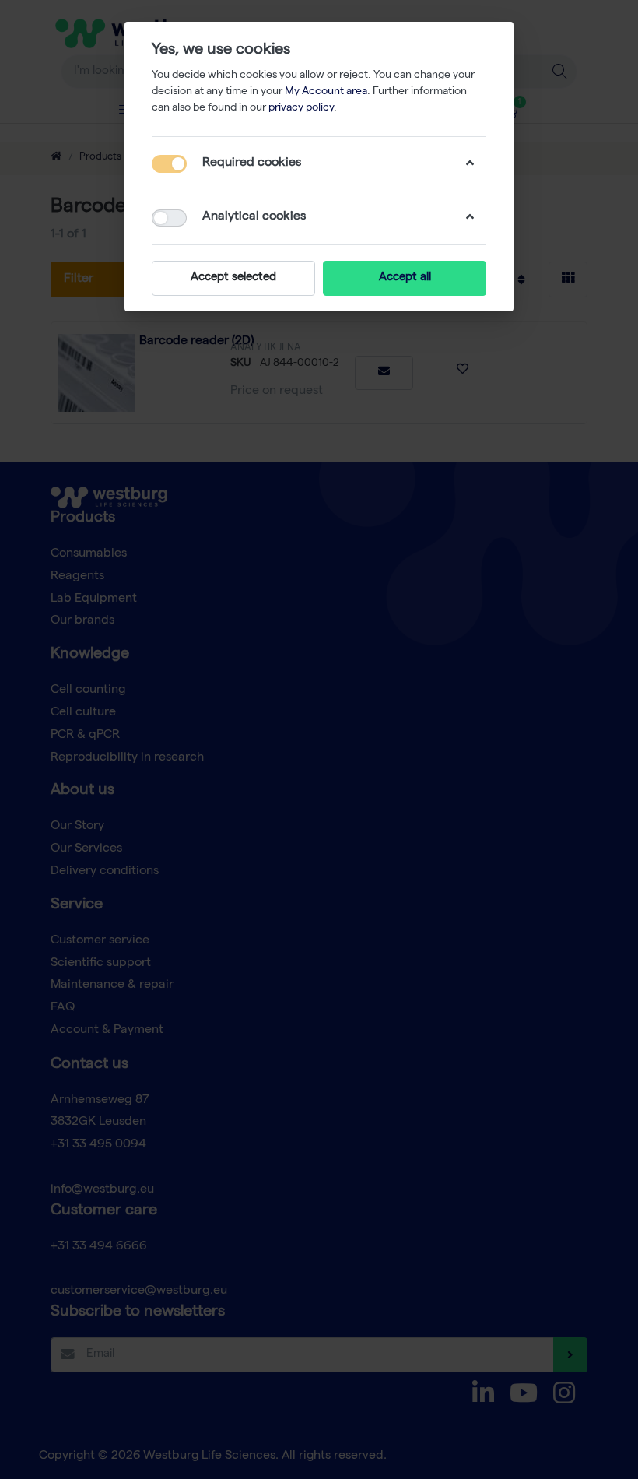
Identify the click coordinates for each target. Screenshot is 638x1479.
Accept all (405, 278)
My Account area (326, 91)
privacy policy (301, 108)
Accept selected (233, 278)
